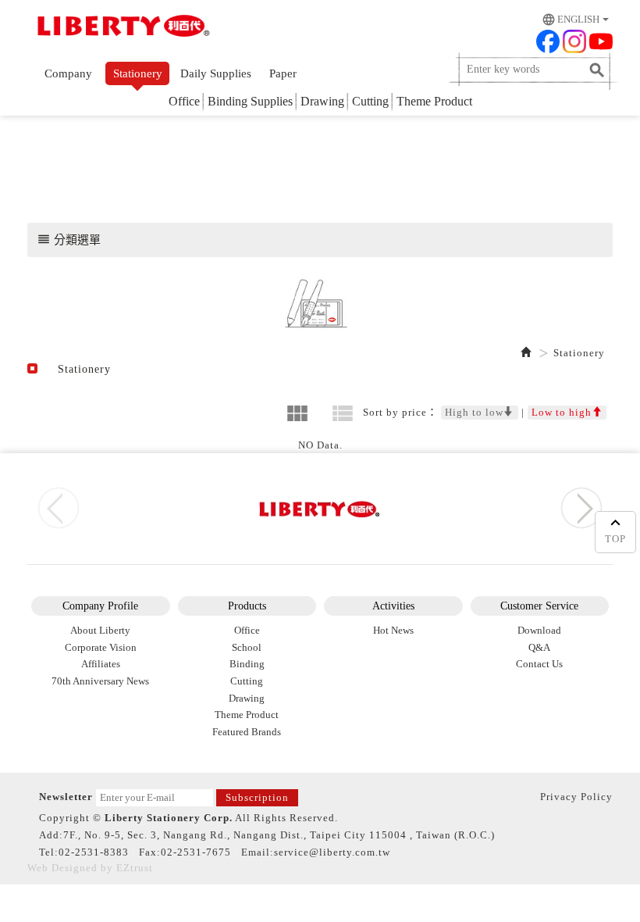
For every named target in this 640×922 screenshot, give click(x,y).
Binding (247, 664)
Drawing (322, 101)
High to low (474, 412)
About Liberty (100, 630)
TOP (615, 539)
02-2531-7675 (196, 852)
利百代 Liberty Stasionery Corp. (121, 27)
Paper (283, 73)
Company (68, 73)
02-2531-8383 (94, 852)
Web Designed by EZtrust (90, 868)
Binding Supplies (250, 101)
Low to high (562, 412)
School (246, 647)
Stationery (137, 73)
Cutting (370, 101)
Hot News (393, 630)
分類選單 (69, 239)
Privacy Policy (576, 796)
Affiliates (100, 664)
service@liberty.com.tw (332, 852)
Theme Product (434, 101)
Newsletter (66, 796)
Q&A (539, 647)
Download (539, 630)
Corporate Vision (101, 647)
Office (184, 101)
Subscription (257, 797)
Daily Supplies (215, 73)
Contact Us (539, 664)
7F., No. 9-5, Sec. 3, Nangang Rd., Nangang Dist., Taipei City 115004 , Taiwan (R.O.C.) (279, 835)
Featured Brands (246, 732)
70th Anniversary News (100, 681)
